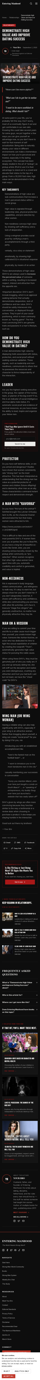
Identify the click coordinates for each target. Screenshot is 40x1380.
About (4, 1296)
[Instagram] (14, 1221)
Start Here (6, 1262)
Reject (7, 1371)
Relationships (14, 17)
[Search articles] (31, 3)
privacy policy (7, 1366)
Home (4, 17)
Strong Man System (9, 1275)
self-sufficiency (15, 599)
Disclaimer (6, 1322)
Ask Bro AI (6, 1335)
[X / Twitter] (19, 1221)
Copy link (17, 848)
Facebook (30, 842)
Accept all (9, 1376)
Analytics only (22, 1371)
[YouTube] (15, 1250)
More (29, 848)
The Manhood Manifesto (11, 1331)
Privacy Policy (7, 1314)
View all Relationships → (12, 907)
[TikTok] (19, 1250)
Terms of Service (8, 1318)
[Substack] (23, 1221)
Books (4, 1271)
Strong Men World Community (13, 1267)
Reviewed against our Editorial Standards (22, 54)
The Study (6, 1284)
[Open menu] (36, 3)
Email (8, 842)
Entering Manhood (11, 3)
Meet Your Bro (20, 1212)
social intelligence (29, 399)
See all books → (20, 1217)
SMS (18, 842)
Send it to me (20, 444)
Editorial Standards (9, 1309)
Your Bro (17, 47)
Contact (5, 1305)
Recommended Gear (9, 1326)
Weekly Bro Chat (8, 1280)
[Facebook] (7, 1250)
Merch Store (6, 1339)
